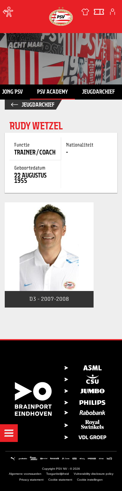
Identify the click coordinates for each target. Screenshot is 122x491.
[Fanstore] (85, 12)
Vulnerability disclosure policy (93, 473)
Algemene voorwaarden (25, 473)
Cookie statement (60, 479)
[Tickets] (99, 12)
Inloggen (112, 12)
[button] (9, 433)
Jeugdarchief (98, 91)
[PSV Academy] (6, 12)
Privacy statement (31, 479)
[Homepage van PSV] (61, 16)
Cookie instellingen (90, 479)
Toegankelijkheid (57, 473)
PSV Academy (52, 91)
